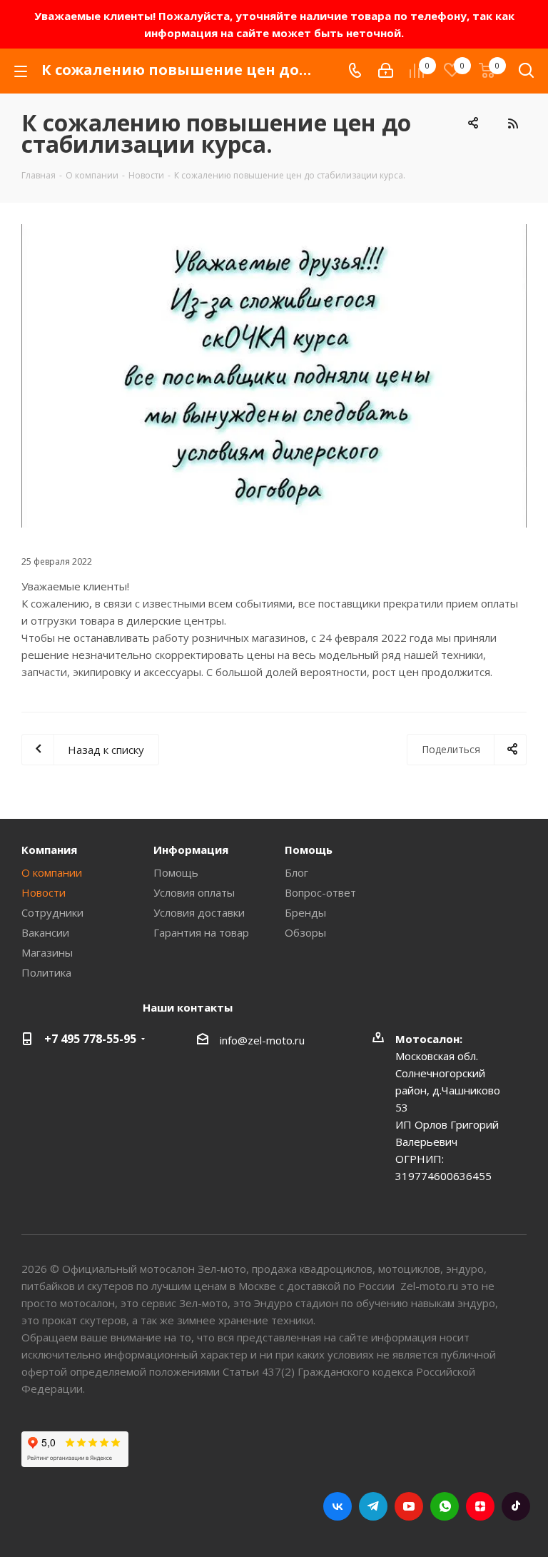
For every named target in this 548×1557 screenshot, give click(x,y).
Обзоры (305, 932)
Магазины (47, 952)
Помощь (175, 872)
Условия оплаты (194, 892)
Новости (43, 892)
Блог (296, 872)
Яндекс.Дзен (480, 1506)
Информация (190, 849)
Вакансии (45, 932)
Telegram (373, 1506)
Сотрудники (52, 912)
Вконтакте (337, 1506)
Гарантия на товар (201, 932)
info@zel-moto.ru (262, 1040)
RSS (512, 123)
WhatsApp (444, 1506)
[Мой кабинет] (385, 71)
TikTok (516, 1506)
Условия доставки (199, 912)
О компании (51, 872)
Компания (49, 849)
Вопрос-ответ (320, 892)
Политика (46, 972)
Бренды (305, 912)
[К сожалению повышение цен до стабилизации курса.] (274, 376)
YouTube (409, 1506)
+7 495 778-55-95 (90, 1039)
